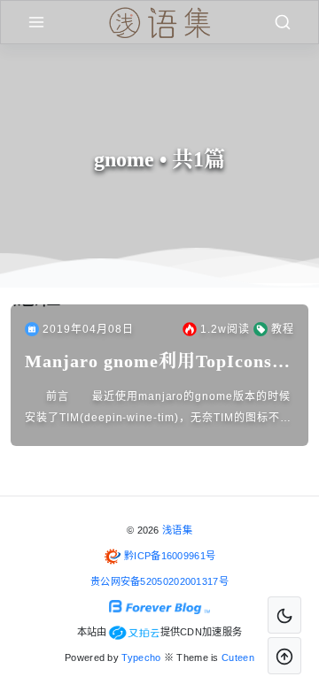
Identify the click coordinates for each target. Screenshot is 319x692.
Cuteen (238, 657)
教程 (282, 329)
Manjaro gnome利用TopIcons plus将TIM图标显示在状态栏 (148, 362)
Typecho (140, 657)
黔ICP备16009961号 (169, 555)
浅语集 (177, 530)
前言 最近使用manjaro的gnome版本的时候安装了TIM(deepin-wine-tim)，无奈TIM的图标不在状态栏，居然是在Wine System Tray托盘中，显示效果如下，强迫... (158, 409)
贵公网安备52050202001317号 (159, 581)
